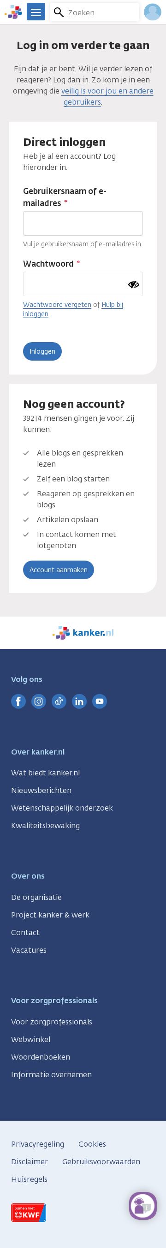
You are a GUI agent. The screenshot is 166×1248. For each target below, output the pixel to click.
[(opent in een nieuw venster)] (18, 701)
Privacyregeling (37, 1144)
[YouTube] (99, 701)
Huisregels (29, 1179)
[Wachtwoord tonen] (133, 284)
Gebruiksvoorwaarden (101, 1162)
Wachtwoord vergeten (57, 304)
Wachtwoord (48, 264)
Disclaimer (29, 1162)
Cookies (92, 1144)
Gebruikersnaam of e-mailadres (65, 197)
